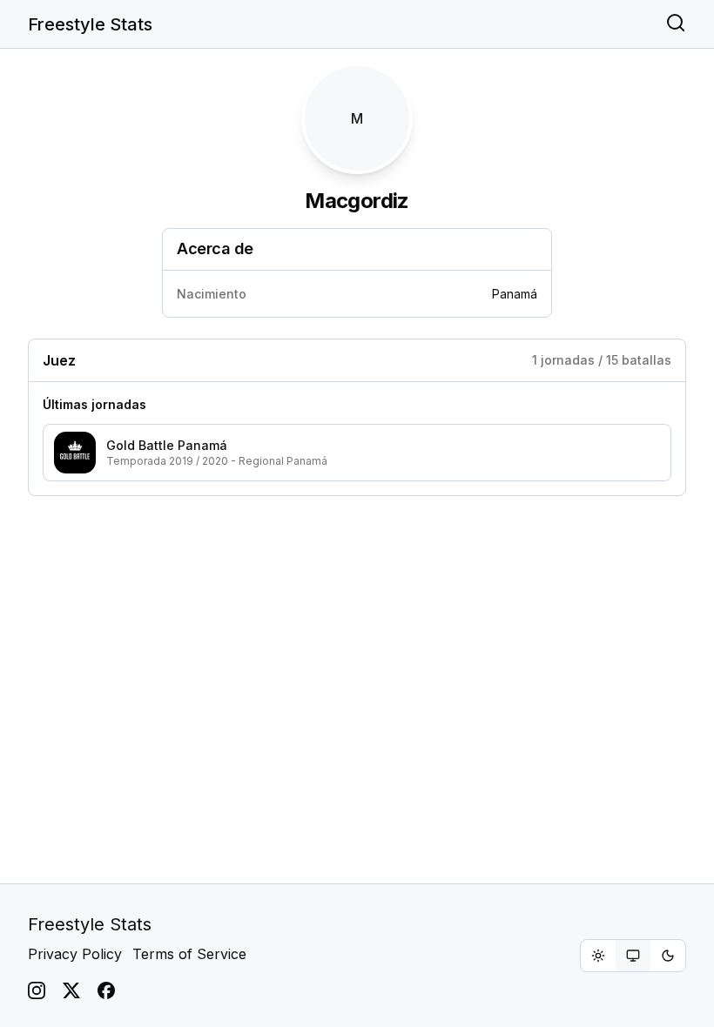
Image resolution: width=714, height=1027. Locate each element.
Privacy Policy (75, 954)
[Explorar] (675, 24)
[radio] (598, 955)
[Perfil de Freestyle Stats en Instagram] (36, 990)
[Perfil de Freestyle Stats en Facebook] (106, 990)
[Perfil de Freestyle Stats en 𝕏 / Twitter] (71, 990)
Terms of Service (189, 954)
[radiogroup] (633, 955)
